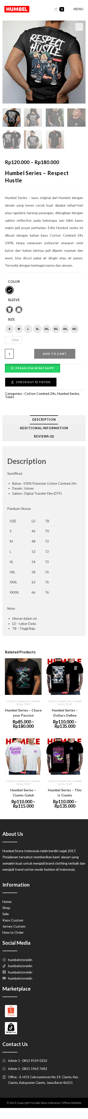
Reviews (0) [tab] (44, 436)
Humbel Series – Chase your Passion (23, 712)
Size (11, 319)
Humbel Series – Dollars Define (65, 712)
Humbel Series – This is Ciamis (65, 792)
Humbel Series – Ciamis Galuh (23, 792)
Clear (15, 340)
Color (14, 281)
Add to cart (55, 354)
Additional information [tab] (44, 428)
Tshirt (9, 397)
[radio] (9, 290)
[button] (79, 27)
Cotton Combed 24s (40, 393)
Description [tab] (44, 419)
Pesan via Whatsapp (34, 368)
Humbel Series (68, 393)
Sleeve (14, 300)
